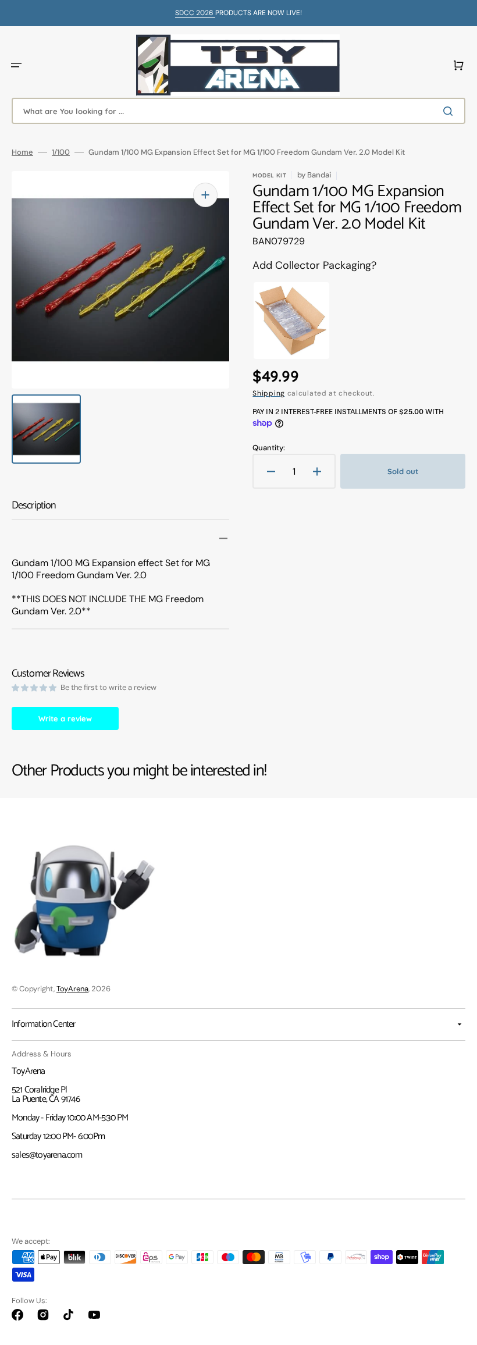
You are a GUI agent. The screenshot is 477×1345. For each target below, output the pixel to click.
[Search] (450, 111)
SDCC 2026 (195, 12)
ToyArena (72, 989)
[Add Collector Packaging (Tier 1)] (283, 320)
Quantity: (268, 447)
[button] (16, 65)
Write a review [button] (65, 718)
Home (22, 152)
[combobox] (238, 111)
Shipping (268, 393)
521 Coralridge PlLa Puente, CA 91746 (46, 1094)
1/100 (61, 152)
